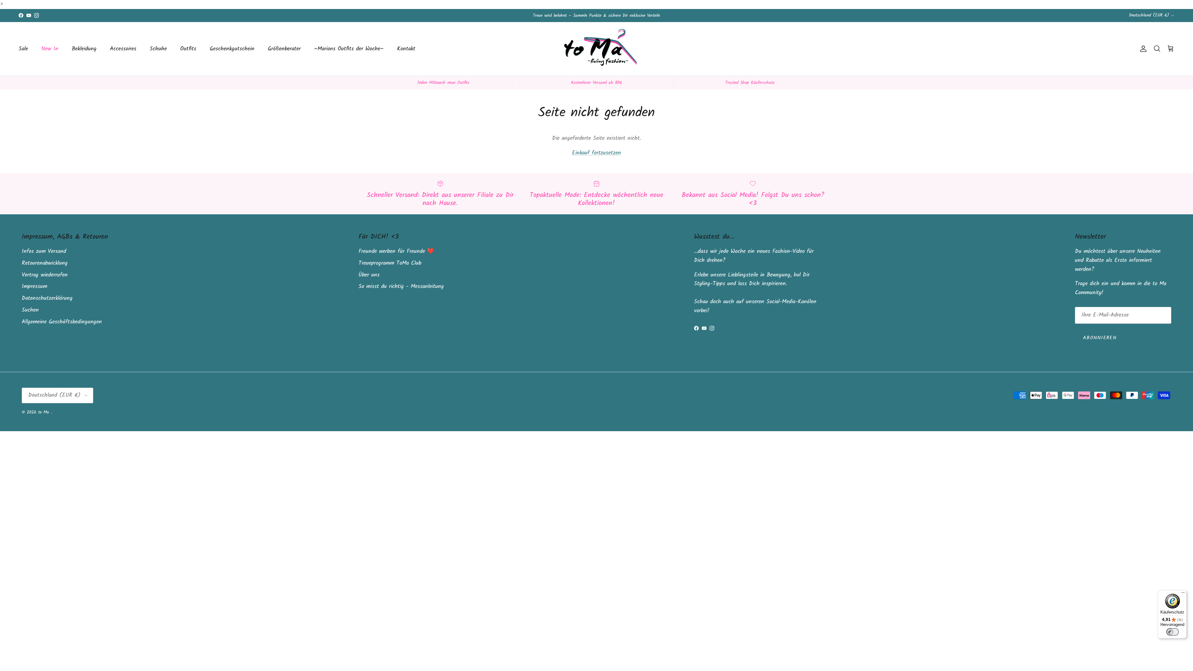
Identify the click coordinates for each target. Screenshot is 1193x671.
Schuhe (158, 48)
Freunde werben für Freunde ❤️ (396, 251)
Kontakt (406, 48)
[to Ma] (596, 49)
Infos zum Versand (44, 251)
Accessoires (123, 48)
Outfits (188, 48)
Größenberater (284, 48)
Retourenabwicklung (45, 263)
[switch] (1172, 632)
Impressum (34, 286)
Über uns (369, 275)
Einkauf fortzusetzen (596, 152)
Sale (23, 48)
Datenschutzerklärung (47, 298)
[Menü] (1183, 594)
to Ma (44, 412)
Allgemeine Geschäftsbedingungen (62, 321)
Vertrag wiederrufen (45, 275)
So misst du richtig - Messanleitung (401, 286)
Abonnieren (1100, 338)
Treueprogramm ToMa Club (390, 263)
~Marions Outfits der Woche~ (349, 48)
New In (49, 48)
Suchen (30, 310)
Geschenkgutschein (232, 48)
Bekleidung (84, 48)
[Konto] (1142, 48)
